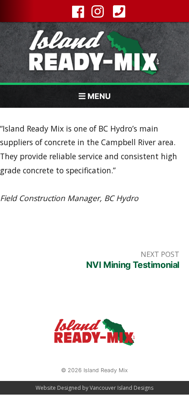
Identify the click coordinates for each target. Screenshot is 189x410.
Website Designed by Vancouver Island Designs (94, 388)
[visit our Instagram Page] (97, 12)
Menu (99, 96)
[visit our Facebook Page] (75, 14)
